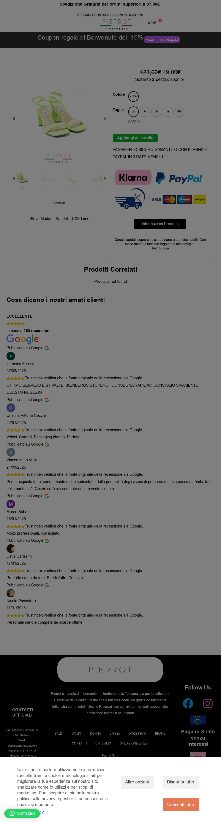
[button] (22, 813)
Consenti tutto (180, 805)
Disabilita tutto (180, 782)
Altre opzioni (137, 782)
